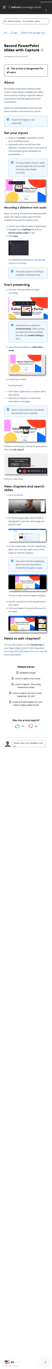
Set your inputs (16, 133)
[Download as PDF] (42, 50)
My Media (18, 495)
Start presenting (17, 284)
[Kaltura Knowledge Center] (23, 7)
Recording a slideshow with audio (25, 207)
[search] (24, 21)
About (9, 82)
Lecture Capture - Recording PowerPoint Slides (28, 686)
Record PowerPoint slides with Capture (21, 48)
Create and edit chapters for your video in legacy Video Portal (27, 703)
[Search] (47, 21)
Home (7, 32)
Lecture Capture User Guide (27, 678)
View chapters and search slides (24, 488)
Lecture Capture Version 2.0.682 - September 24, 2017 (27, 694)
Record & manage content (36, 32)
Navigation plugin (34, 567)
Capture (17, 32)
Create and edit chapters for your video (26, 651)
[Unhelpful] (32, 727)
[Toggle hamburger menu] (3, 7)
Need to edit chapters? (22, 638)
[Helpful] (19, 727)
